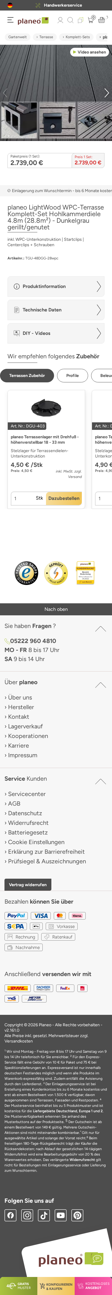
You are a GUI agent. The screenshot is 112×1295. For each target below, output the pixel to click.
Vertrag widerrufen (28, 884)
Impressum (22, 755)
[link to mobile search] (70, 20)
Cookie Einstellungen (36, 842)
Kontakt (18, 716)
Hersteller (21, 707)
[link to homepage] (33, 21)
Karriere (18, 745)
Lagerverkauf (25, 726)
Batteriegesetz (28, 832)
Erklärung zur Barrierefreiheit (46, 851)
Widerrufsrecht (28, 822)
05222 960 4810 (33, 640)
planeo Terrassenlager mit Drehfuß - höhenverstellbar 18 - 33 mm (45, 439)
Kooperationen (28, 735)
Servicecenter (27, 794)
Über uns (20, 697)
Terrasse (46, 37)
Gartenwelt (17, 37)
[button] (10, 5)
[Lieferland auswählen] (10, 5)
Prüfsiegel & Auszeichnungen (47, 861)
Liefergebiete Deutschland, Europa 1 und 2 (68, 1111)
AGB (14, 803)
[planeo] (68, 1259)
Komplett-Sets (78, 37)
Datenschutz (25, 813)
